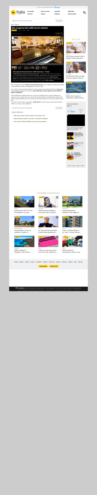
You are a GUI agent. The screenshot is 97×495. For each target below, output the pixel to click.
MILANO (21, 262)
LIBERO (25, 288)
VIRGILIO (28, 288)
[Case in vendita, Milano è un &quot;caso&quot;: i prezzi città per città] (72, 221)
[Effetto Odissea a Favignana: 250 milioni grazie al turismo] (24, 241)
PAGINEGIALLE (33, 288)
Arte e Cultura (45, 11)
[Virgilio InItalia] (17, 13)
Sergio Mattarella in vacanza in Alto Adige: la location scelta (70, 212)
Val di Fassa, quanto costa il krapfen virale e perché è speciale (75, 58)
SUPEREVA (79, 288)
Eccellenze (30, 11)
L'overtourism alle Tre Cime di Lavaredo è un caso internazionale (23, 212)
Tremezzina (68, 74)
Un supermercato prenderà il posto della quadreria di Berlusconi (47, 232)
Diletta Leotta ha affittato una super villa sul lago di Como (47, 212)
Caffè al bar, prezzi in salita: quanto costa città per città (29, 115)
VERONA (64, 262)
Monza (39, 228)
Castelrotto (65, 208)
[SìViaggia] (57, 7)
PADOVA (80, 262)
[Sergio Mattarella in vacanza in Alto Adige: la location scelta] (72, 201)
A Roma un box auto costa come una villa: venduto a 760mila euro (47, 252)
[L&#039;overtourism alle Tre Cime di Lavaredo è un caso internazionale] (24, 201)
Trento (67, 54)
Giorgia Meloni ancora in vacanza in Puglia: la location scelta (22, 232)
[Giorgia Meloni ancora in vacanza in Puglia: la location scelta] (24, 221)
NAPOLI (33, 262)
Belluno (16, 208)
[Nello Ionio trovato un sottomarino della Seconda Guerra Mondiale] (76, 87)
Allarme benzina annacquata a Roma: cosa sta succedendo (71, 252)
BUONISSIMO (74, 288)
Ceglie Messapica (18, 228)
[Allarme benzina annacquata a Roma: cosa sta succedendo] (72, 241)
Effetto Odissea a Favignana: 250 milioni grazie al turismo (22, 252)
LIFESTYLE (17, 24)
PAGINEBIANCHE (52, 288)
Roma (39, 248)
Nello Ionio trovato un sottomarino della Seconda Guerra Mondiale (75, 98)
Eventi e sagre (72, 14)
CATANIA (70, 262)
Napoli (28, 30)
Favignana (16, 248)
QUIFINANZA (69, 288)
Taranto (67, 94)
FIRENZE (45, 262)
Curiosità (57, 11)
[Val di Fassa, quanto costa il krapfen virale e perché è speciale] (76, 47)
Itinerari (57, 14)
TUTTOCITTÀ (57, 288)
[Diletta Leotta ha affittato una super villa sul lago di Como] (48, 201)
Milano (63, 228)
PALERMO (39, 262)
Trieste (19, 30)
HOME (12, 24)
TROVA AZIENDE (43, 266)
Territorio (71, 11)
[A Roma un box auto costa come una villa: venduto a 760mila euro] (48, 241)
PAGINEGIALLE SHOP (40, 288)
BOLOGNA (52, 262)
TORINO (27, 262)
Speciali (43, 14)
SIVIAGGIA (65, 288)
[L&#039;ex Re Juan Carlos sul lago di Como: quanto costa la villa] (76, 67)
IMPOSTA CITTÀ (53, 266)
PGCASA (46, 288)
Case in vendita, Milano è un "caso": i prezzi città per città (71, 232)
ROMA (16, 262)
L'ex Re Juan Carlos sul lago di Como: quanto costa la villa (75, 78)
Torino (24, 30)
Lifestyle (30, 14)
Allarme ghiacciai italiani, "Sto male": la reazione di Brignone (31, 118)
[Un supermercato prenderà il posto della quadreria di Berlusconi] (48, 221)
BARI (75, 262)
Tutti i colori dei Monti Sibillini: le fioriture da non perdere (30, 121)
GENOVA (58, 262)
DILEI (61, 288)
